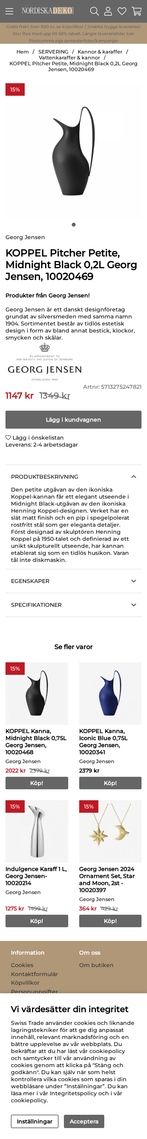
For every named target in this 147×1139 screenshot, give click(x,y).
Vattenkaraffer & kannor (69, 58)
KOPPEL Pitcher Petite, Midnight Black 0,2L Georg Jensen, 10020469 (73, 66)
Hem (22, 52)
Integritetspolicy (73, 1093)
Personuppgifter (34, 991)
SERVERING (53, 52)
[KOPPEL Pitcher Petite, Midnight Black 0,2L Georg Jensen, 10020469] (74, 225)
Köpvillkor (25, 982)
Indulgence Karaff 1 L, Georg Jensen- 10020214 (36, 876)
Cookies (22, 965)
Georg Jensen (25, 237)
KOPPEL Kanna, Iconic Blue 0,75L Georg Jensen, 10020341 (103, 742)
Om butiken (96, 965)
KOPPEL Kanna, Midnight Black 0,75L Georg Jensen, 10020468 (36, 742)
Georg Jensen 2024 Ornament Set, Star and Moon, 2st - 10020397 (107, 879)
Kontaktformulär (34, 974)
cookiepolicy (29, 1100)
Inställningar (35, 1121)
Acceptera (84, 1121)
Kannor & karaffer (100, 52)
